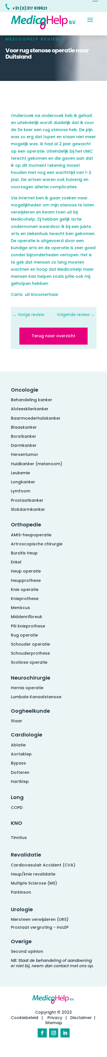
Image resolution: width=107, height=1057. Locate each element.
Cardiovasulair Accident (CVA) (43, 865)
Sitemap (53, 1023)
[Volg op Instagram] (53, 1032)
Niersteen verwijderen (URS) (39, 919)
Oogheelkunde (30, 710)
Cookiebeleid (24, 1017)
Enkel (16, 562)
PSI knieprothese (28, 626)
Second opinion (27, 951)
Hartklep (20, 781)
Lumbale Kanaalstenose (36, 697)
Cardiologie (26, 734)
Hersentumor (24, 454)
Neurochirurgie (30, 677)
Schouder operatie (30, 644)
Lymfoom (20, 491)
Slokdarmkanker (28, 509)
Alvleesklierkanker (30, 409)
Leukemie (20, 473)
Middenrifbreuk (26, 617)
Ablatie (18, 745)
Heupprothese (26, 580)
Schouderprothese (30, 653)
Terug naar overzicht (53, 336)
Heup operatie (26, 571)
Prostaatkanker (27, 500)
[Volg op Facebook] (42, 1032)
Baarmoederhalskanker (35, 418)
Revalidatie (26, 854)
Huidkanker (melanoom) (36, 464)
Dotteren (20, 772)
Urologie (22, 909)
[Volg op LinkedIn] (65, 1032)
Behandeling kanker (31, 400)
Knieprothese (25, 598)
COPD (17, 807)
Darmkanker (24, 445)
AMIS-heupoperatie (31, 535)
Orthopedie (26, 524)
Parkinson (21, 892)
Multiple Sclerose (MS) (34, 883)
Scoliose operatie (29, 662)
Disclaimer (81, 1017)
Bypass (18, 763)
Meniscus (20, 607)
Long (17, 797)
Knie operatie (25, 589)
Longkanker (23, 482)
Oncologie (24, 389)
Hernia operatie (27, 688)
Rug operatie (24, 635)
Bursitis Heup (24, 553)
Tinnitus (19, 837)
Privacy (54, 1017)
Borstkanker (23, 436)
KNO (16, 823)
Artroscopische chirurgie (36, 544)
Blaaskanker (24, 427)
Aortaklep (21, 754)
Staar (16, 721)
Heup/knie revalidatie (33, 874)
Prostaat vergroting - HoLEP (39, 927)
